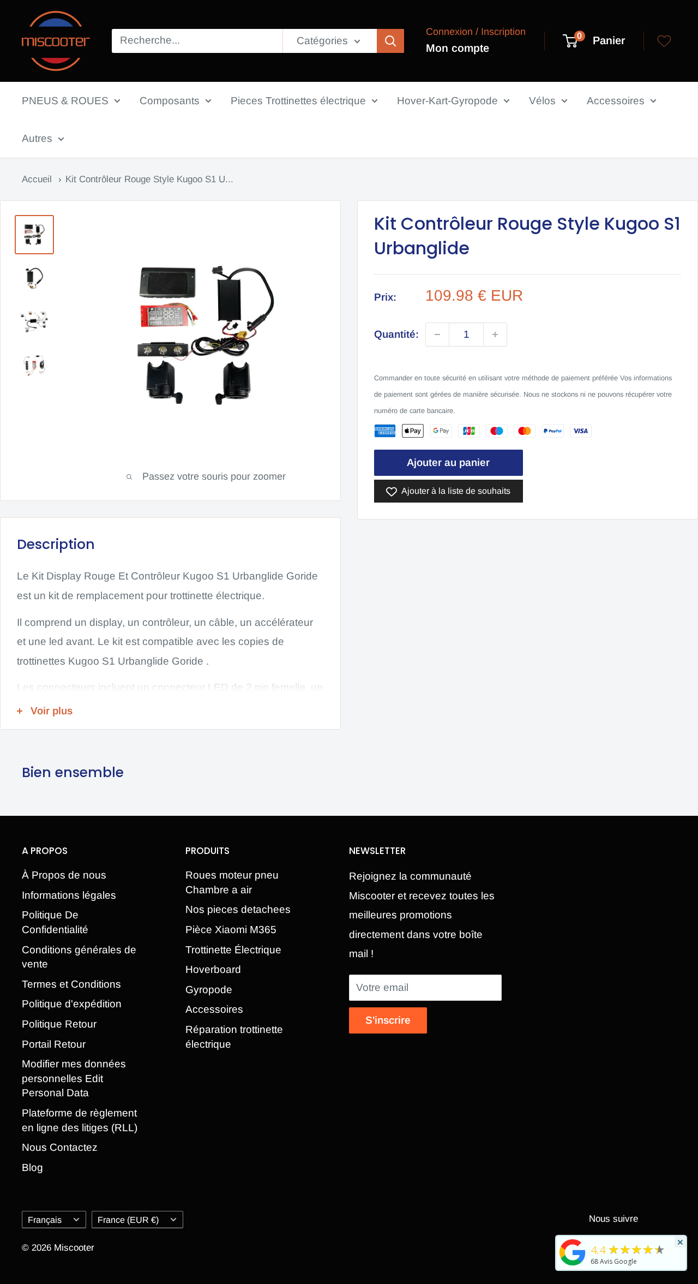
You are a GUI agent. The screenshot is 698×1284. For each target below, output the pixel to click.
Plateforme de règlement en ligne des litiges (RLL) (79, 1120)
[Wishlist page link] (664, 40)
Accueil (38, 179)
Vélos (542, 100)
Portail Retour (54, 1044)
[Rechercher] (390, 41)
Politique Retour (59, 1024)
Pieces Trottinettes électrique (298, 100)
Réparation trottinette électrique (234, 1037)
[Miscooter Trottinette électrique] (572, 1265)
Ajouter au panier (448, 462)
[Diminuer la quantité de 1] (437, 334)
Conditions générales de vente (79, 957)
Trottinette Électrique (233, 949)
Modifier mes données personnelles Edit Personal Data (74, 1078)
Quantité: (396, 335)
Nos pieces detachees (238, 909)
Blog (32, 1167)
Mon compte (457, 48)
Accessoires (616, 100)
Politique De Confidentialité (55, 922)
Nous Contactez (60, 1147)
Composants (170, 100)
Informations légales (69, 895)
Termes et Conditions (71, 984)
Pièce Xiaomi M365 (230, 929)
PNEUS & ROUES (65, 100)
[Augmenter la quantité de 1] (495, 334)
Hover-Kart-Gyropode (447, 100)
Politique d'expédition (72, 1004)
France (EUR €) (128, 1220)
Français (45, 1220)
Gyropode (208, 989)
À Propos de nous (64, 875)
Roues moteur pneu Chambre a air (232, 882)
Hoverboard (213, 969)
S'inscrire (388, 1020)
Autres (37, 138)
